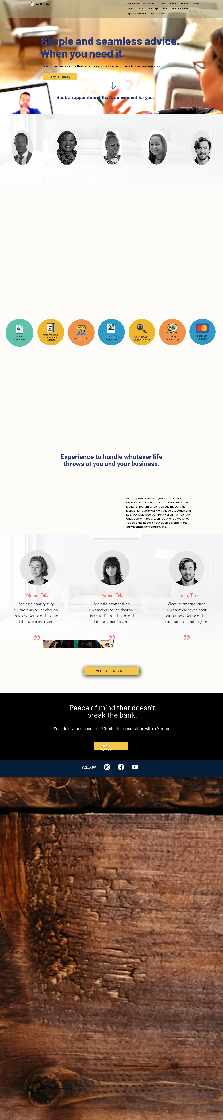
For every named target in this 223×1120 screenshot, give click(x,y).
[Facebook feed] (121, 767)
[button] (162, 3)
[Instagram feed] (107, 767)
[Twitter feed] (135, 767)
